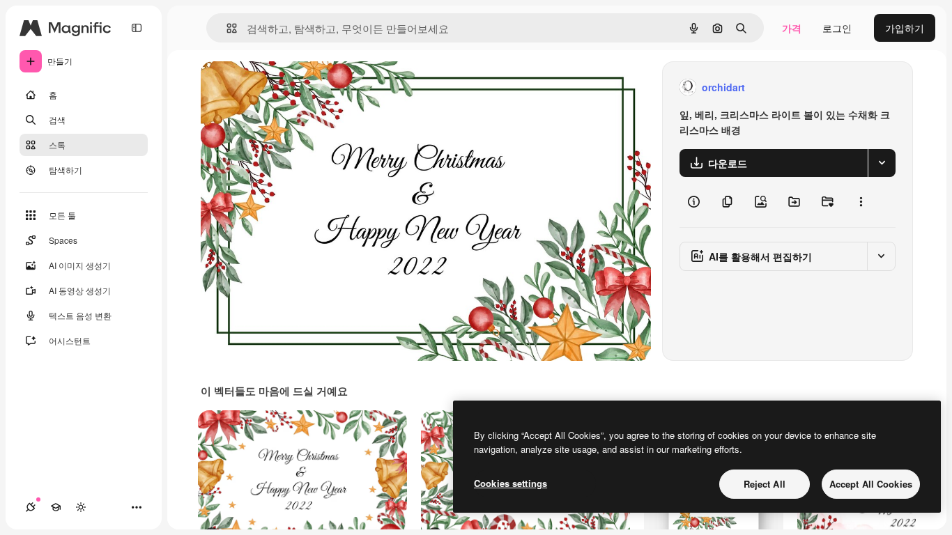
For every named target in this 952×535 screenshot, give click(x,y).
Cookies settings (510, 483)
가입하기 (904, 28)
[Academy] (56, 507)
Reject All (764, 483)
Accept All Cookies (870, 483)
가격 (791, 28)
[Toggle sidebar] (136, 28)
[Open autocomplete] (226, 28)
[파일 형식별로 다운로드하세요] (882, 163)
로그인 (837, 28)
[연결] (31, 507)
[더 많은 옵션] (861, 202)
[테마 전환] (81, 507)
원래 (280, 87)
